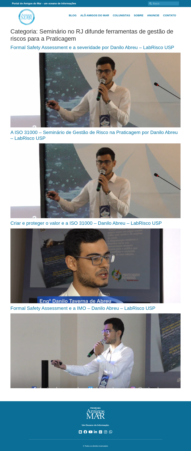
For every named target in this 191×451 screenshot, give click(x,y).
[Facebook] (85, 432)
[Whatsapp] (110, 432)
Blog (73, 15)
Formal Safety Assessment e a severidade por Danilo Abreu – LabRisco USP (92, 47)
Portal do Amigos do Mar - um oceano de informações (44, 3)
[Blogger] (80, 432)
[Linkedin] (95, 432)
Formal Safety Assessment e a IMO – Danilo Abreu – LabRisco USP (82, 308)
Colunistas (121, 15)
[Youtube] (90, 432)
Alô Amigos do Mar (94, 15)
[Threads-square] (100, 432)
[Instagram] (105, 432)
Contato (169, 15)
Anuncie (153, 15)
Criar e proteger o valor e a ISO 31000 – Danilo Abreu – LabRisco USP (86, 223)
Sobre (138, 15)
